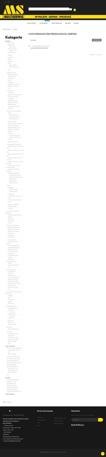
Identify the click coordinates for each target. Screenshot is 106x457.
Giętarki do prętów (12, 381)
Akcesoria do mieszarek (13, 356)
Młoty (9, 113)
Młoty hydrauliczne (14, 118)
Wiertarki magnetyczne (14, 127)
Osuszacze (11, 233)
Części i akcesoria (10, 346)
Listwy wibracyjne (12, 308)
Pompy (8, 185)
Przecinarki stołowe (13, 255)
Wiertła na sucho (12, 372)
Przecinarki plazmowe (13, 265)
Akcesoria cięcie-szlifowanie (14, 348)
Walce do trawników (13, 281)
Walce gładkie (13, 65)
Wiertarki (10, 131)
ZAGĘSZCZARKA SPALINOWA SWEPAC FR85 (39, 48)
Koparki (10, 55)
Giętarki (10, 257)
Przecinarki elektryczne (14, 247)
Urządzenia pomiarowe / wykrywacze (12, 212)
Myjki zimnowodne (13, 100)
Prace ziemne (10, 43)
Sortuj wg (33, 40)
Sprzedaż (7, 377)
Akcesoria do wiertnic (12, 360)
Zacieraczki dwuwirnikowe (11, 316)
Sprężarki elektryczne (14, 135)
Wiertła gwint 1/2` (13, 370)
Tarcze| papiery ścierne (14, 350)
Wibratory (10, 320)
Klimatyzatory (11, 237)
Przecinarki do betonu (12, 387)
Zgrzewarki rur (13, 181)
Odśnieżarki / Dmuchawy (14, 283)
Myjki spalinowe (12, 104)
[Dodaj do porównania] (48, 45)
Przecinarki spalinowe (13, 245)
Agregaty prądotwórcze (13, 379)
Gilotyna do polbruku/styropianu (11, 260)
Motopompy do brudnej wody (14, 200)
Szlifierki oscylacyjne (13, 86)
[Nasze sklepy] (14, 402)
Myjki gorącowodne (13, 102)
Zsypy (9, 297)
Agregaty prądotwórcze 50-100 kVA (14, 158)
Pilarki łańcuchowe (13, 74)
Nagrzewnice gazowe (13, 229)
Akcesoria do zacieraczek (13, 358)
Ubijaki (9, 59)
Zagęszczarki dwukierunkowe (12, 51)
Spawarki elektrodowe (15, 175)
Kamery (10, 222)
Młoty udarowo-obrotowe (15, 123)
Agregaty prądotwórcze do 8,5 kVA (15, 147)
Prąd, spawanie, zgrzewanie (14, 144)
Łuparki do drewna (13, 279)
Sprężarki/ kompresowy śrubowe (14, 138)
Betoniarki (10, 322)
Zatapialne (10, 187)
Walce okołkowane (14, 67)
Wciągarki (10, 295)
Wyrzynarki (11, 78)
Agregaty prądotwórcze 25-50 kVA (15, 155)
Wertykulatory (12, 275)
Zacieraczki (11, 310)
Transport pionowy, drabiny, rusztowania (13, 292)
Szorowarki (11, 98)
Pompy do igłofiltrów (13, 204)
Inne (9, 69)
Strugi (9, 80)
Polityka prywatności (59, 423)
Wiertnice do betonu (13, 125)
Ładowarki (10, 57)
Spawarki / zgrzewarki (13, 173)
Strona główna (6, 29)
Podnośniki (11, 303)
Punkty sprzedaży (41, 420)
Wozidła (10, 61)
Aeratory (10, 273)
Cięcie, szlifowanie (11, 239)
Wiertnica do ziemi (13, 141)
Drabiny (10, 301)
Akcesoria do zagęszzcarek (14, 362)
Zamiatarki (10, 108)
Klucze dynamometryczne (14, 215)
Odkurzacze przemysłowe (14, 94)
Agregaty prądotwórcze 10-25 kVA (15, 151)
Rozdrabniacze (12, 285)
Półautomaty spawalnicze (15, 177)
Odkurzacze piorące (13, 96)
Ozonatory (11, 92)
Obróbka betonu (11, 306)
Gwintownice (11, 335)
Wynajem (7, 41)
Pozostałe (9, 331)
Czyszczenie (10, 90)
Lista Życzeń (40, 417)
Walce (9, 63)
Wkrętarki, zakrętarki (13, 129)
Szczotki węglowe (11, 364)
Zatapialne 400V (13, 191)
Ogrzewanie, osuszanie (13, 225)
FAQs (38, 425)
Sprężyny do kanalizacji (14, 106)
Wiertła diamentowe (13, 329)
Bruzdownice (11, 253)
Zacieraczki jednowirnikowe (12, 313)
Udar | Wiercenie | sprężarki (14, 111)
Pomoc (38, 422)
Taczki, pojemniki (12, 324)
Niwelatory (11, 218)
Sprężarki (10, 133)
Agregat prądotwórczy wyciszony (13, 170)
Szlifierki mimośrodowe (14, 84)
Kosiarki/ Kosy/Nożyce (13, 277)
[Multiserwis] (13, 12)
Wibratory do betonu (12, 389)
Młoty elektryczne (13, 115)
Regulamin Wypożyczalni (60, 418)
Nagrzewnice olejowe (13, 231)
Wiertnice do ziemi (13, 287)
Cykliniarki (10, 82)
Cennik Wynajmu (9, 394)
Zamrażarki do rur (13, 339)
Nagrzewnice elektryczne (14, 227)
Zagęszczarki (11, 45)
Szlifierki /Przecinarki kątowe (12, 242)
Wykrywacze (11, 220)
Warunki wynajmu (58, 420)
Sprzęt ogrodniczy (11, 269)
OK (100, 419)
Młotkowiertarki (12, 121)
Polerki (10, 263)
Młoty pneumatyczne (14, 117)
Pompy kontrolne (12, 206)
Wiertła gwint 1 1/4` (13, 368)
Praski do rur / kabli (13, 337)
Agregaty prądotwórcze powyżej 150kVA (13, 166)
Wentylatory (11, 235)
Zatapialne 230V (13, 189)
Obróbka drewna (11, 72)
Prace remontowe (13, 333)
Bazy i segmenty (12, 354)
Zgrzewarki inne (13, 182)
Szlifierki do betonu (13, 249)
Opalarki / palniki (12, 341)
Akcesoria (9, 327)
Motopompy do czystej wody (14, 197)
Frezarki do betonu (13, 251)
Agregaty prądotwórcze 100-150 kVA (14, 162)
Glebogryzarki (11, 271)
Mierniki (10, 217)
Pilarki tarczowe (12, 76)
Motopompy (11, 194)
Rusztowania (11, 299)
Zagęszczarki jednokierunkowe (12, 47)
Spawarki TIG (12, 179)
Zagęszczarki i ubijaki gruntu (14, 391)
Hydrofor (10, 208)
